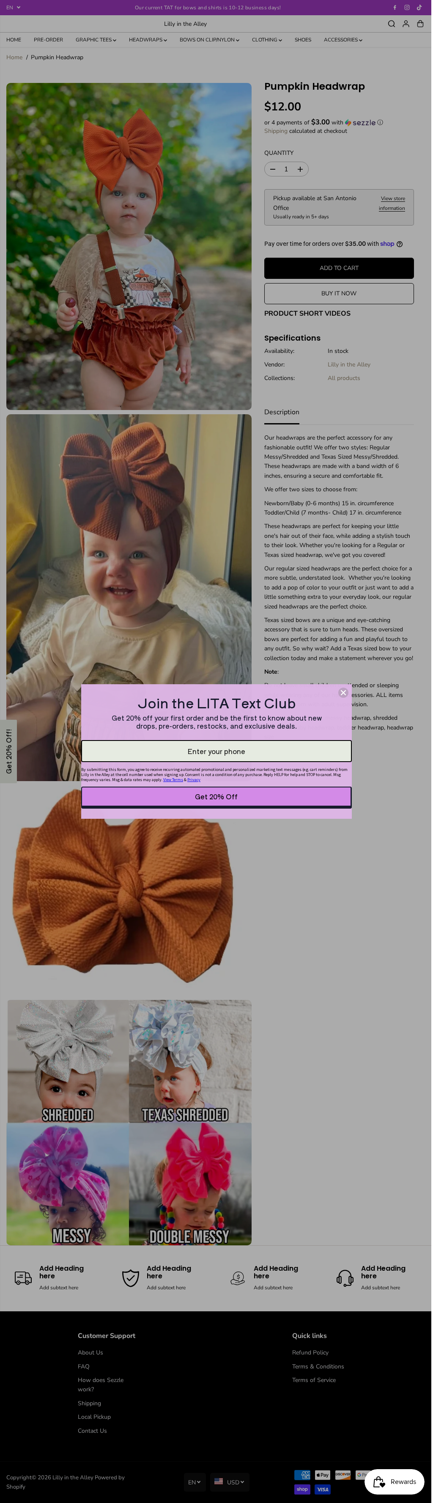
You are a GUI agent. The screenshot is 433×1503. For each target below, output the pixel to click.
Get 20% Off (216, 796)
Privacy (193, 779)
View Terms (173, 779)
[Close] (343, 693)
